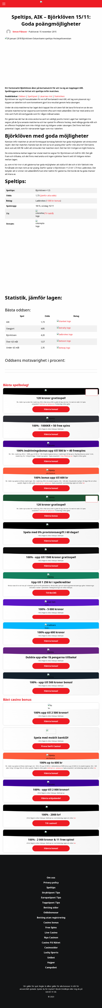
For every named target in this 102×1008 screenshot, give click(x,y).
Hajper (51, 962)
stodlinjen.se (39, 483)
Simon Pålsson (20, 31)
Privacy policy (51, 882)
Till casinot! (51, 823)
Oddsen (22, 96)
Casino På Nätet (51, 942)
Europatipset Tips (51, 897)
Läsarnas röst (45, 96)
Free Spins (51, 927)
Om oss (51, 877)
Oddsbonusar (51, 912)
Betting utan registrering (51, 917)
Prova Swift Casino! (51, 746)
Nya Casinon (51, 937)
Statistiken (59, 96)
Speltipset (32, 96)
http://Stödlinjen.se (66, 456)
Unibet (51, 957)
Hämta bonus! (51, 409)
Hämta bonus (51, 515)
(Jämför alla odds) (48, 195)
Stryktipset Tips (51, 892)
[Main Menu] (4, 3)
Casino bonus (51, 922)
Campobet (51, 967)
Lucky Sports (51, 952)
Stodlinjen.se (43, 404)
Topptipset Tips (51, 902)
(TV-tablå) (49, 213)
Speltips (51, 887)
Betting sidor (51, 907)
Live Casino (51, 932)
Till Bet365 (51, 592)
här (83, 483)
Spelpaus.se (51, 404)
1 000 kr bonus (53, 200)
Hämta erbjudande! (51, 798)
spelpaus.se (48, 483)
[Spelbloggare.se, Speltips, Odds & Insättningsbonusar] (51, 4)
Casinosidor (51, 947)
